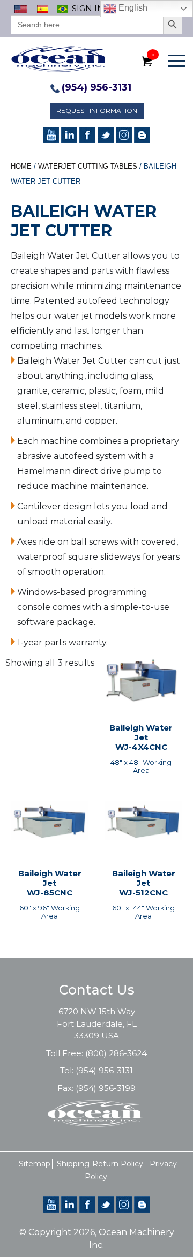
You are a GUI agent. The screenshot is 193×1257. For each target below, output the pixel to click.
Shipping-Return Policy (100, 1164)
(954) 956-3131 (96, 87)
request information (96, 111)
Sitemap (34, 1164)
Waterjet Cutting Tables (87, 166)
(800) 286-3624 (116, 1053)
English (131, 7)
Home (21, 166)
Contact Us (97, 990)
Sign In (88, 8)
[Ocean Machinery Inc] (59, 58)
